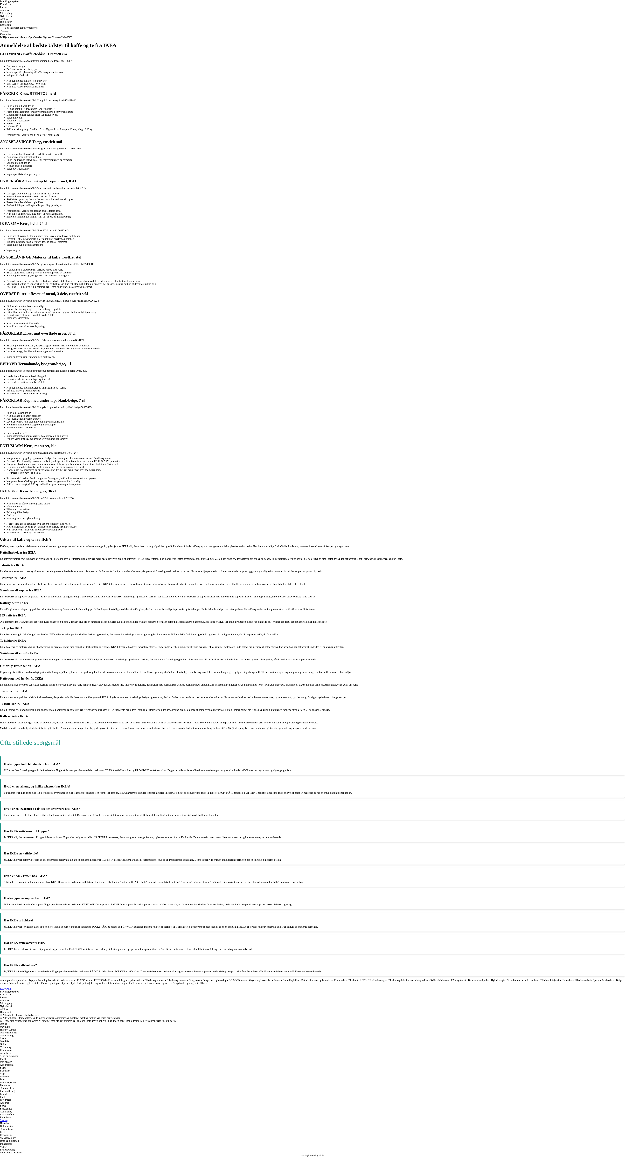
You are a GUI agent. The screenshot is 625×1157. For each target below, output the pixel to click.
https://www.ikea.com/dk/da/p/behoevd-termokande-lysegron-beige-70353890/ (46, 370)
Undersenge (379, 980)
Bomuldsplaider (291, 980)
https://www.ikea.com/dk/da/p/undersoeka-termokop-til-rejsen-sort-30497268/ (46, 188)
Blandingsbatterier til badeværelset (55, 980)
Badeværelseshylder (478, 980)
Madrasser (443, 980)
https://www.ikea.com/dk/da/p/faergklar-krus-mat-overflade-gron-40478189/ (45, 340)
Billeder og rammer (154, 980)
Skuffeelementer (136, 983)
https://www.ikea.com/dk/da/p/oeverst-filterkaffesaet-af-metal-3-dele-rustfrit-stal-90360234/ (52, 300)
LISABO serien (84, 980)
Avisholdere (607, 980)
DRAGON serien (238, 980)
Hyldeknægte (498, 980)
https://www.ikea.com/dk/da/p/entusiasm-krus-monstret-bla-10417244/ (42, 452)
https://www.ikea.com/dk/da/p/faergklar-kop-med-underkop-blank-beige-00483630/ (49, 407)
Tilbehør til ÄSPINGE (359, 980)
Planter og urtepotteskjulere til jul (58, 983)
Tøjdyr (32, 980)
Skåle (433, 980)
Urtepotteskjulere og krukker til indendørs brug (101, 983)
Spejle (596, 980)
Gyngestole (195, 980)
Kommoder (340, 980)
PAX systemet (458, 980)
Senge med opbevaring (214, 980)
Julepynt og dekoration (130, 980)
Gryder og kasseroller (260, 980)
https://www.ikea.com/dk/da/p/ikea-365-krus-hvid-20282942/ (37, 230)
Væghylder (422, 980)
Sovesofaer (532, 980)
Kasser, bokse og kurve (159, 983)
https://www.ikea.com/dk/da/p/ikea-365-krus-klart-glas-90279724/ (40, 498)
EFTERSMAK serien (105, 980)
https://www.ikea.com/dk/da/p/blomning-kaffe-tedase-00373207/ (39, 61)
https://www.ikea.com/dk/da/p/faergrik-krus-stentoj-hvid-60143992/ (41, 100)
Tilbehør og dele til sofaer (401, 980)
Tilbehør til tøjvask (549, 980)
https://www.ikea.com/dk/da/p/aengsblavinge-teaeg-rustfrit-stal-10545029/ (44, 148)
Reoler (277, 980)
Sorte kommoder (515, 980)
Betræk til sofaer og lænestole (316, 980)
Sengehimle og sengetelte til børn (190, 983)
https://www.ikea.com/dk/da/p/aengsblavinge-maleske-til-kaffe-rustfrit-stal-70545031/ (50, 264)
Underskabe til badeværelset (576, 980)
